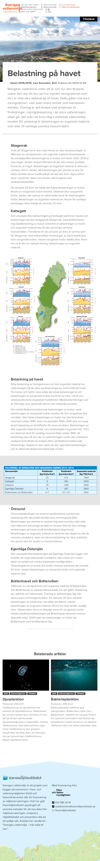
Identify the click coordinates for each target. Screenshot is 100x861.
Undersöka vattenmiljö (32, 10)
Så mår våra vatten (30, 6)
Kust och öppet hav (18, 694)
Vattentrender (50, 6)
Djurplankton (13, 699)
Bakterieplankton (65, 699)
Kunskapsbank (70, 6)
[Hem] (12, 12)
